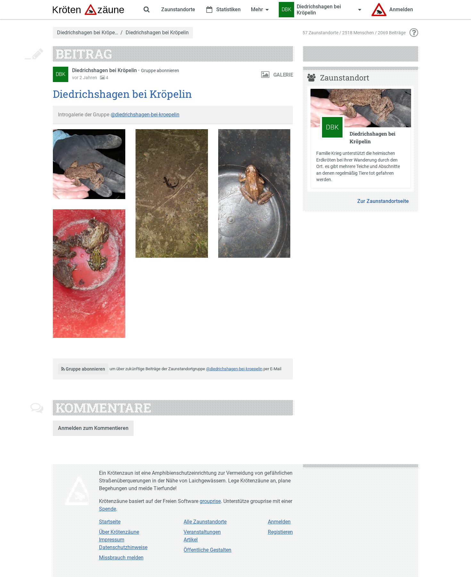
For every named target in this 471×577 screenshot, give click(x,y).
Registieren (280, 532)
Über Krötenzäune (119, 532)
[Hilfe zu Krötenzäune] (413, 33)
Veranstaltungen (202, 532)
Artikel (191, 540)
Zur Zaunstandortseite (383, 201)
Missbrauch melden (121, 558)
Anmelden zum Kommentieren (93, 428)
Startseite (109, 522)
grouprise (210, 501)
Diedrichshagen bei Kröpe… (87, 32)
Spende (107, 509)
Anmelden (279, 522)
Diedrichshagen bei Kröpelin (105, 70)
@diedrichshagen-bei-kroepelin (145, 115)
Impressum (111, 540)
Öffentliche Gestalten (207, 550)
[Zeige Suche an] (146, 9)
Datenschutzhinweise (123, 547)
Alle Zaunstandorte (205, 522)
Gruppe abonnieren (160, 70)
